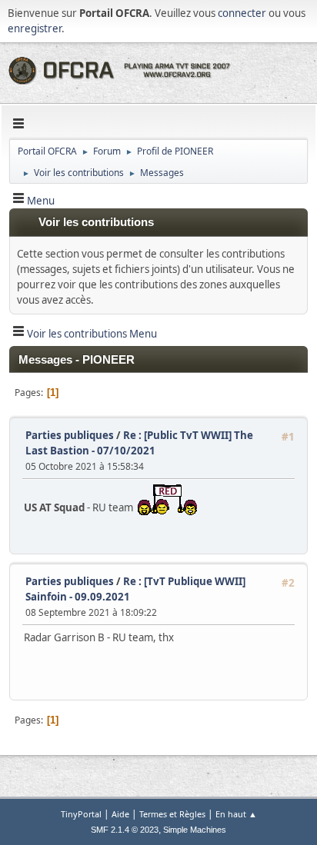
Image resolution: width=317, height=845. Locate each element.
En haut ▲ (236, 814)
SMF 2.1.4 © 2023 (124, 829)
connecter (242, 13)
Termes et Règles (172, 814)
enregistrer (35, 28)
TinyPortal (81, 814)
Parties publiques (69, 435)
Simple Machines (194, 829)
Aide (120, 814)
